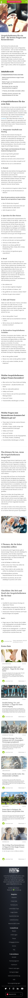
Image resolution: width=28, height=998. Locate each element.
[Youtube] (22, 988)
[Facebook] (9, 988)
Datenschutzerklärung (14, 976)
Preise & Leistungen (14, 968)
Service (14, 946)
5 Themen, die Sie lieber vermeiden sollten (13, 91)
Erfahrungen (14, 935)
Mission (14, 931)
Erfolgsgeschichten (14, 942)
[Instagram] (13, 988)
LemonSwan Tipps (14, 908)
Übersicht (14, 897)
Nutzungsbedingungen (14, 983)
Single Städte (14, 912)
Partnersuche (14, 905)
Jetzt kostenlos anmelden (14, 1)
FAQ (14, 949)
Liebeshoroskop (14, 920)
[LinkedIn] (18, 988)
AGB (14, 979)
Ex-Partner (7, 562)
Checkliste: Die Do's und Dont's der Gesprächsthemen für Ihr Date (11, 94)
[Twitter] (6, 988)
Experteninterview (14, 916)
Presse (14, 938)
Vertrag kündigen (14, 972)
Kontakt (14, 957)
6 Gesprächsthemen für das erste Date (12, 74)
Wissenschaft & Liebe (14, 923)
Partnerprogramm (14, 961)
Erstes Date (14, 901)
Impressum (14, 964)
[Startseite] (1, 2)
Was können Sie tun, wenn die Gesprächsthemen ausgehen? (10, 87)
